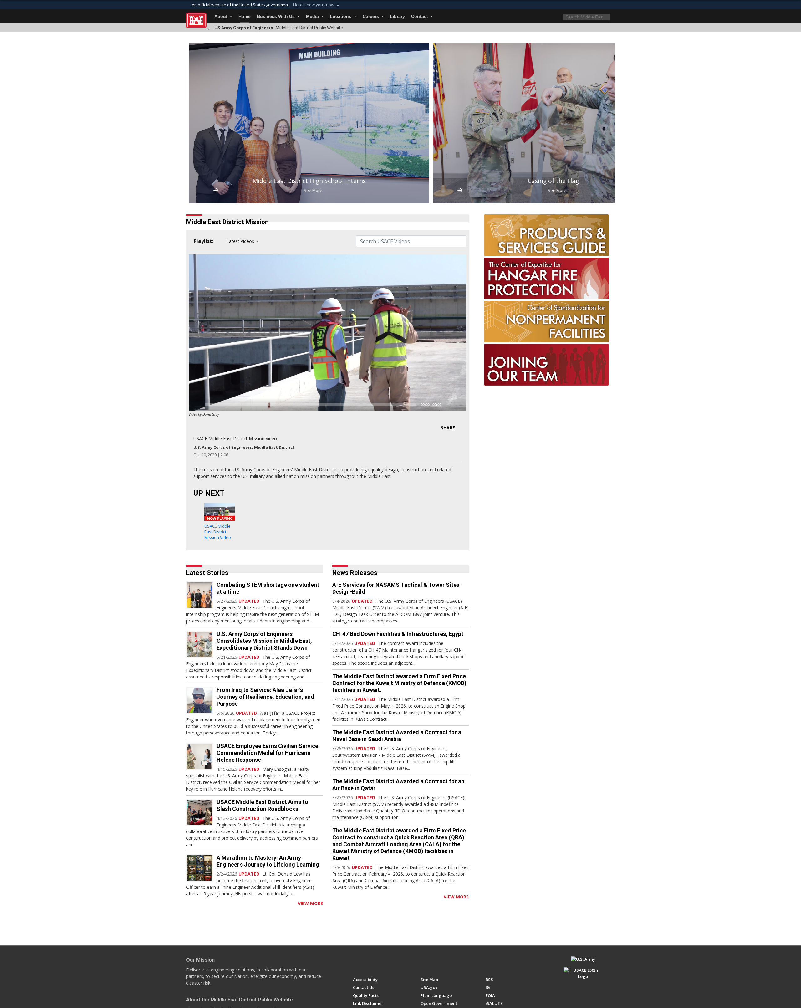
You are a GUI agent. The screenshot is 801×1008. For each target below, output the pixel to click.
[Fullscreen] (458, 404)
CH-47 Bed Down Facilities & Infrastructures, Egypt (397, 634)
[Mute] (448, 404)
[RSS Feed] (188, 903)
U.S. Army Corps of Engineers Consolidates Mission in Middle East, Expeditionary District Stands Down (264, 641)
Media (313, 16)
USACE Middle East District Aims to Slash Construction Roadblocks (262, 805)
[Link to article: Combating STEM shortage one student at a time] (199, 595)
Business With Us (276, 16)
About (221, 16)
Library (397, 16)
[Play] (197, 404)
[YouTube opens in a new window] (367, 962)
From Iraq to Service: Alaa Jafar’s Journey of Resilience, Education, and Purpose (265, 697)
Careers (371, 16)
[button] (317, 5)
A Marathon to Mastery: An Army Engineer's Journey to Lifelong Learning (268, 861)
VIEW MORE (310, 903)
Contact (420, 16)
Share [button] (448, 428)
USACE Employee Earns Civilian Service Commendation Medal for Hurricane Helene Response (267, 753)
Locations (341, 16)
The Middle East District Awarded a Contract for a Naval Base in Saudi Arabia (396, 735)
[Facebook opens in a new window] (356, 962)
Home (244, 16)
